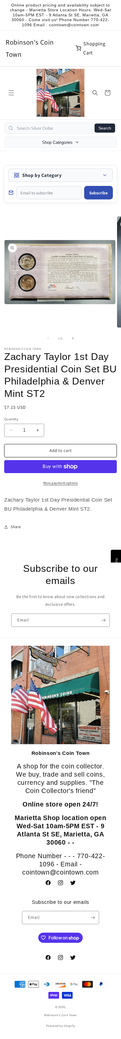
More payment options (60, 483)
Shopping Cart (94, 48)
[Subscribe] (103, 620)
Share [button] (16, 526)
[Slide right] (73, 338)
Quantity (11, 419)
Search (104, 128)
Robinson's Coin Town (30, 48)
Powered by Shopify (60, 1026)
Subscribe (98, 193)
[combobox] (54, 128)
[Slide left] (48, 338)
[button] (11, 93)
